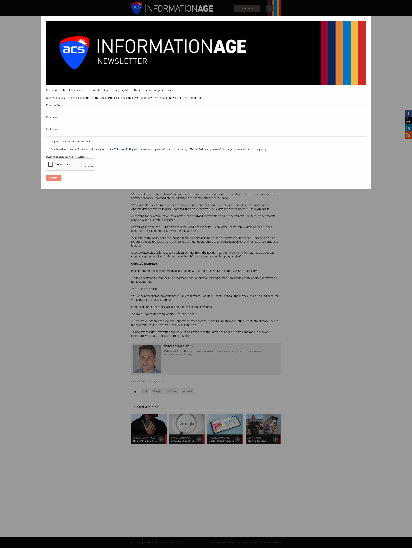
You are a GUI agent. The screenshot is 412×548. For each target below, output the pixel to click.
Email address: (54, 105)
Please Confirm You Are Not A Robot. (66, 156)
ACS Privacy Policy (123, 149)
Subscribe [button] (54, 177)
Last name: (52, 129)
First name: (53, 117)
